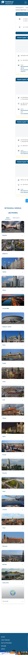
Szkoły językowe (20, 7)
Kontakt (3, 649)
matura (3, 637)
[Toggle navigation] (25, 2)
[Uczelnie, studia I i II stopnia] (7, 2)
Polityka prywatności (6, 643)
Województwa (16, 217)
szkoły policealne (5, 640)
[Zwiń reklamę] (14, 650)
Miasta (7, 217)
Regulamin (3, 646)
